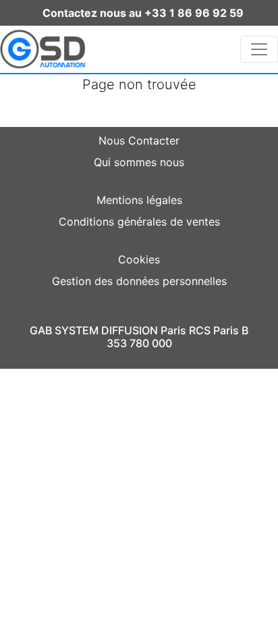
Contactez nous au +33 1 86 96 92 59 (143, 13)
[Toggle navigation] (259, 49)
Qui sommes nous (139, 162)
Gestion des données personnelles (139, 281)
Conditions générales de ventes (139, 221)
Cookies (139, 259)
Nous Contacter (139, 140)
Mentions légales (139, 200)
